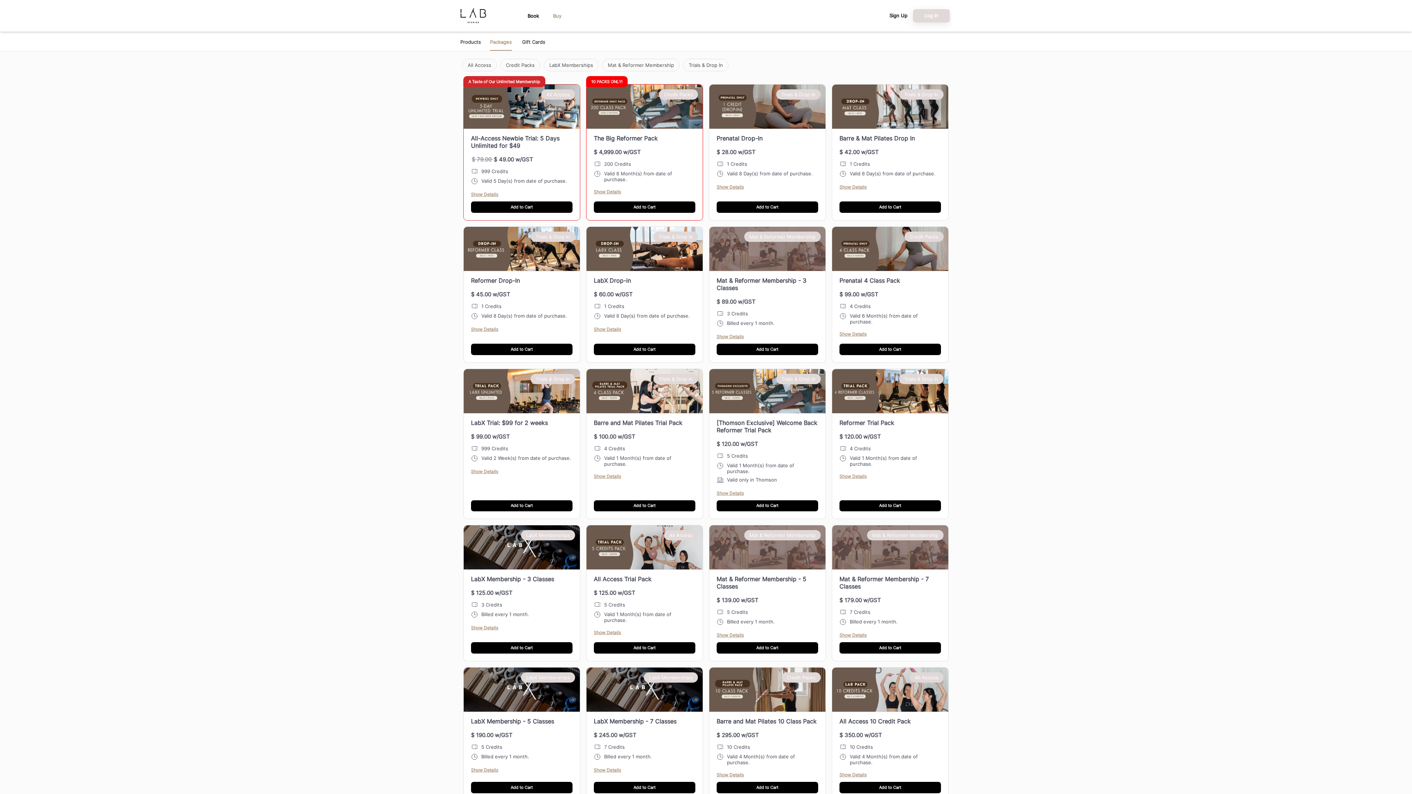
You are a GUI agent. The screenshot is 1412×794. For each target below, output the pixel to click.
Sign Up (898, 15)
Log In (931, 15)
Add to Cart (522, 207)
